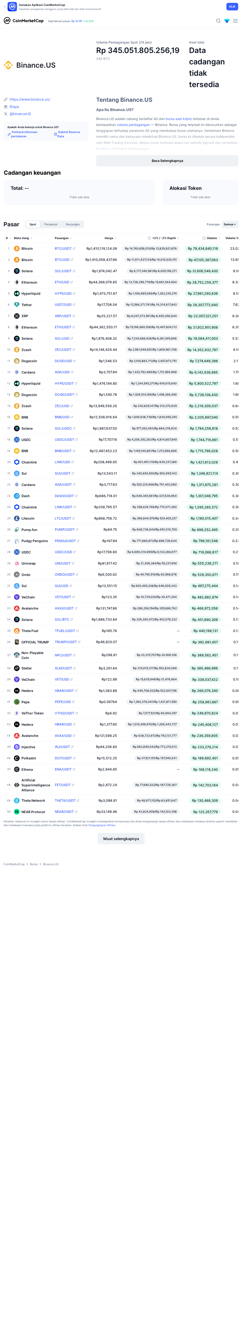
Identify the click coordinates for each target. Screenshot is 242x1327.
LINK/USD (62, 462)
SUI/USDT (62, 473)
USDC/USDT (64, 439)
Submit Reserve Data (68, 134)
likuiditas (103, 149)
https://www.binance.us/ (30, 99)
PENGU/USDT (65, 541)
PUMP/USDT (65, 529)
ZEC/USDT (63, 349)
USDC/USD (63, 552)
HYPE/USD (63, 293)
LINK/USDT (63, 507)
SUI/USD (61, 586)
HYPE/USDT (64, 383)
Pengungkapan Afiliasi (101, 825)
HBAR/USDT (64, 690)
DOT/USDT (63, 758)
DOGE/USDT (64, 394)
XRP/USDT (63, 316)
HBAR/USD (63, 724)
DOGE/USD (63, 361)
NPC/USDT (63, 655)
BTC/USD (62, 259)
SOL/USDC (63, 428)
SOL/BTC (62, 619)
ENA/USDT (63, 769)
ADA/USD (62, 372)
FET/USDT (63, 785)
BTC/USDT (63, 248)
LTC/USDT (63, 518)
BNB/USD (62, 417)
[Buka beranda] (23, 21)
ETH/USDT (63, 327)
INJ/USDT (62, 746)
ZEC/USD (62, 406)
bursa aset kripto (179, 119)
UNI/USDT (63, 563)
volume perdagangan (133, 125)
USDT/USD (63, 304)
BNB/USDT (63, 451)
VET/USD (62, 679)
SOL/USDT (63, 271)
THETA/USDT (65, 800)
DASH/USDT (64, 496)
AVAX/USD (63, 735)
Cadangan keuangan (32, 173)
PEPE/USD (63, 702)
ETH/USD (62, 282)
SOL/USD (62, 338)
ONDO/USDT (65, 574)
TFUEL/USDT (65, 630)
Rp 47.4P (76, 21)
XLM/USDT (63, 668)
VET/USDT (63, 597)
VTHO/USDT (64, 713)
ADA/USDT (63, 484)
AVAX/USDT (64, 608)
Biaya (14, 106)
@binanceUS (20, 113)
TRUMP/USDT (66, 642)
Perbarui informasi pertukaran (24, 134)
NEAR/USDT (64, 811)
